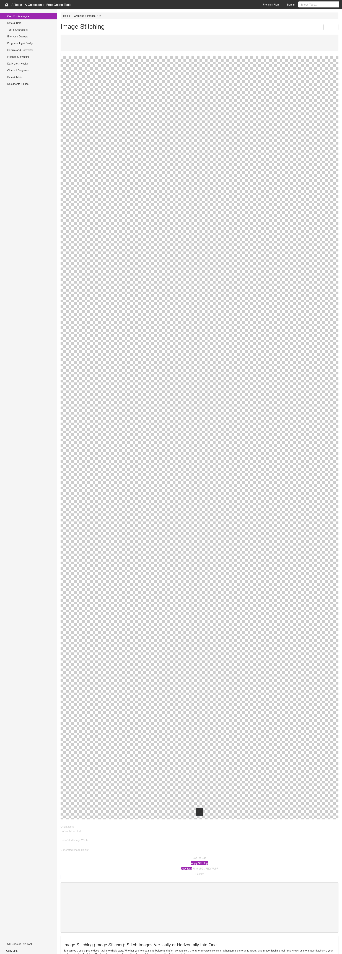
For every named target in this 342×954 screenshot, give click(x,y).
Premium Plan (270, 4)
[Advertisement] (167, 43)
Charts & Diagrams (18, 70)
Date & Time (14, 23)
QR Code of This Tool (19, 944)
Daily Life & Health (17, 63)
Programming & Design (20, 43)
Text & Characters (17, 29)
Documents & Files (17, 84)
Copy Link (11, 950)
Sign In (290, 4)
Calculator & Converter (20, 50)
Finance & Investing (18, 56)
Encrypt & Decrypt (17, 36)
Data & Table (14, 77)
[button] (326, 27)
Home (66, 15)
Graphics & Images (18, 16)
